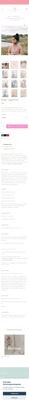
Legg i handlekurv (18, 126)
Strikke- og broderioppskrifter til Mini (15, 18)
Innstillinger (14, 397)
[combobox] (14, 117)
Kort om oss (4, 373)
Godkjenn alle (14, 393)
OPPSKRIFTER (16, 16)
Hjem (9, 16)
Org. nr (3, 377)
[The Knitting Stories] (14, 9)
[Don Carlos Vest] (14, 345)
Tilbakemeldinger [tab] (8, 148)
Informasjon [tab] (7, 144)
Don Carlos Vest (5, 356)
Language (3, 114)
